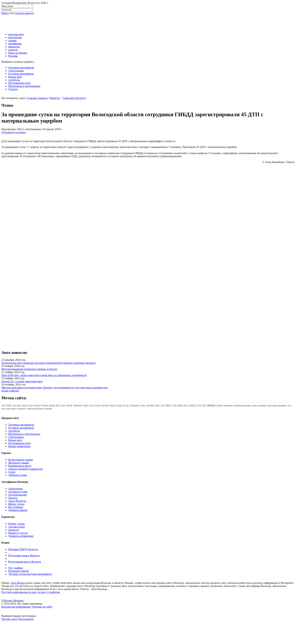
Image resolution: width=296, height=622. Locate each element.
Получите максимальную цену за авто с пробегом (30, 592)
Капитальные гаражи (20, 459)
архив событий (10, 390)
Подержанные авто (19, 82)
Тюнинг (13, 497)
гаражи (12, 40)
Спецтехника (16, 70)
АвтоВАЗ (151, 405)
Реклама (13, 55)
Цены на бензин (17, 52)
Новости (55, 98)
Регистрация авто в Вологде (24, 561)
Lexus (63, 405)
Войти (5, 13)
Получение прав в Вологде (24, 555)
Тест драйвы (15, 567)
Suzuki (119, 405)
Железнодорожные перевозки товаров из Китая (29, 369)
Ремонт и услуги (18, 532)
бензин (219, 405)
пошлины (262, 405)
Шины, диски (16, 503)
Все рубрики (15, 507)
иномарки (228, 405)
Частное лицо (9, 619)
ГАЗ (162, 405)
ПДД (199, 405)
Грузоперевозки (17, 494)
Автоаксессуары (17, 491)
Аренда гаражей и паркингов (25, 468)
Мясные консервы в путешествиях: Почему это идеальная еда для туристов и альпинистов (54, 387)
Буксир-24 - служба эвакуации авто (22, 381)
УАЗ (204, 405)
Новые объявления (19, 446)
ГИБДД (168, 405)
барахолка (14, 46)
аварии (211, 405)
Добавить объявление (21, 536)
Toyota (125, 405)
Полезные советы (18, 570)
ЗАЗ (174, 405)
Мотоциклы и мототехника (24, 86)
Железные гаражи (18, 462)
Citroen (25, 405)
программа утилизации (276, 405)
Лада (186, 405)
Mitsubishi (77, 405)
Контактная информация (15, 606)
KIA (57, 405)
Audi (3, 405)
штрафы (48, 408)
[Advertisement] (63, 22)
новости (13, 49)
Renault (105, 405)
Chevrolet (16, 405)
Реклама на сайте (42, 606)
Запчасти (13, 529)
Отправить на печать (13, 132)
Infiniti (51, 405)
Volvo (143, 405)
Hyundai (44, 405)
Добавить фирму (18, 510)
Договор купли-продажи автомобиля (30, 574)
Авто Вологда (19, 582)
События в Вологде (74, 98)
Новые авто (15, 76)
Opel (91, 405)
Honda (36, 405)
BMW (9, 405)
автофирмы (15, 43)
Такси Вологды (17, 500)
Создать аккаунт (24, 13)
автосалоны (15, 37)
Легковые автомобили (21, 67)
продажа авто (16, 34)
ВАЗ (157, 405)
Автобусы (14, 79)
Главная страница (37, 98)
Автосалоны (15, 488)
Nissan (85, 405)
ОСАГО (192, 405)
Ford (31, 405)
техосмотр (21, 408)
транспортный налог (35, 408)
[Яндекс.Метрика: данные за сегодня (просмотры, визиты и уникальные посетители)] (12, 600)
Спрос (12, 471)
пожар (254, 405)
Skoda (112, 405)
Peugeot (98, 405)
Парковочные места (19, 465)
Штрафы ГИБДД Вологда (23, 549)
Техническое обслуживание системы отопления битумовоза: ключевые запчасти (48, 362)
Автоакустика (16, 526)
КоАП (180, 405)
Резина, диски (16, 523)
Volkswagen (134, 405)
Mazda (69, 405)
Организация (25, 619)
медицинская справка (241, 405)
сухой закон (10, 408)
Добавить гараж (17, 475)
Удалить (13, 89)
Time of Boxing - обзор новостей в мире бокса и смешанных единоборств (44, 375)
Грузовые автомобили (21, 73)
